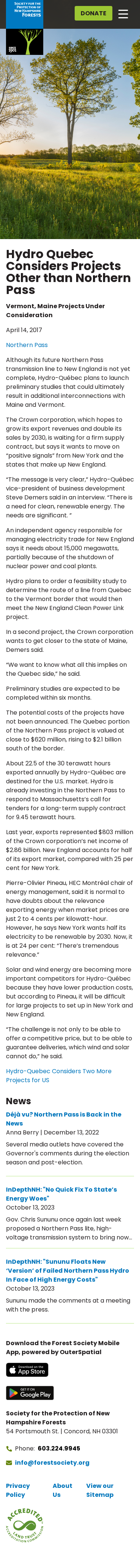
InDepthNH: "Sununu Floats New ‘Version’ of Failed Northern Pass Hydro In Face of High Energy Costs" (67, 1270)
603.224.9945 (59, 1448)
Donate (93, 13)
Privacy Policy (18, 1490)
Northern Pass (27, 345)
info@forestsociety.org (52, 1462)
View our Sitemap (99, 1490)
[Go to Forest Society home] (24, 27)
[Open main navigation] (123, 13)
